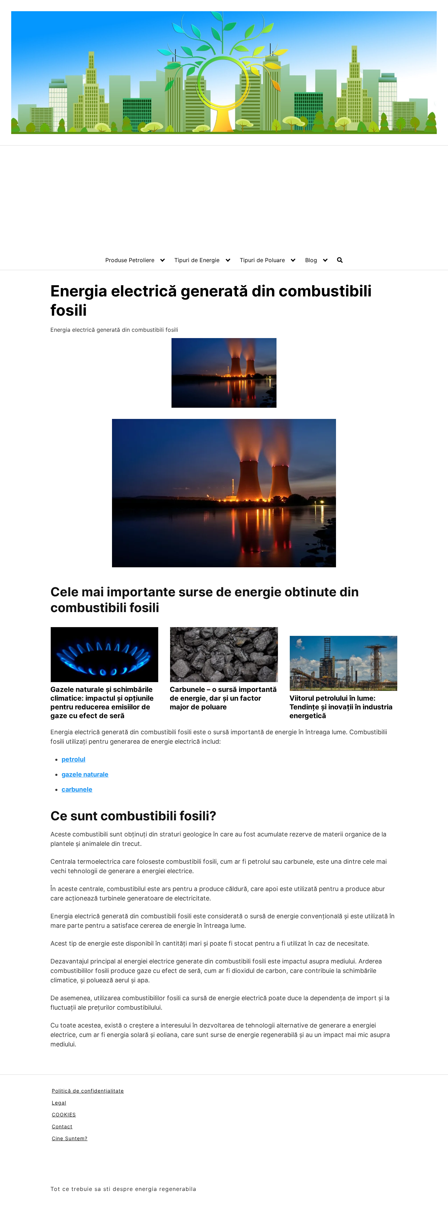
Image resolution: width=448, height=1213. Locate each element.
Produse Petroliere (129, 260)
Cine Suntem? (70, 1138)
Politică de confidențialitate (88, 1091)
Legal (59, 1103)
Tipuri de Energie (196, 260)
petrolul (73, 759)
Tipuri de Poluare (262, 260)
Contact (62, 1126)
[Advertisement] (224, 198)
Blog (311, 260)
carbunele (77, 789)
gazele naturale (85, 774)
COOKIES (64, 1114)
